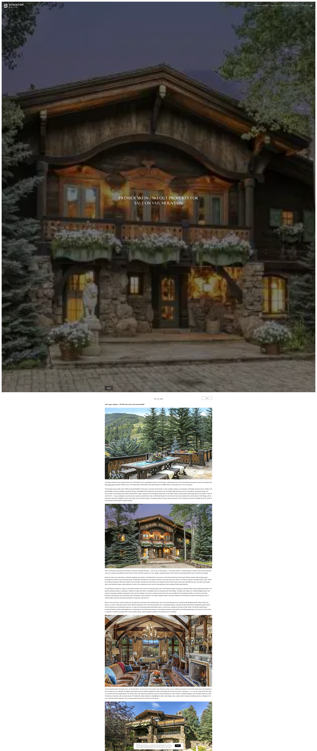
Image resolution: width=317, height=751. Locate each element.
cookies (149, 744)
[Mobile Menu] (311, 6)
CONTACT (304, 5)
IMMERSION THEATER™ (261, 5)
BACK (109, 388)
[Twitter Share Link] (207, 403)
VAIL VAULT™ (275, 5)
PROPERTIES (295, 5)
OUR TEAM (285, 5)
